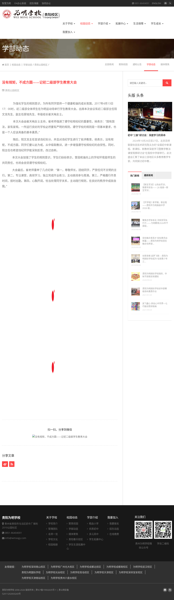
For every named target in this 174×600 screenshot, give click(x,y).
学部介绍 (103, 23)
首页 (6, 64)
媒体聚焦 (165, 64)
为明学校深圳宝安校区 (131, 572)
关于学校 (68, 23)
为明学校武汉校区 (142, 566)
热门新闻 (134, 175)
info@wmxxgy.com (15, 538)
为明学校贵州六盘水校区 (64, 577)
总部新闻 (109, 64)
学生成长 (156, 23)
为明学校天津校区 (104, 572)
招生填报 (34, 3)
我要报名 (114, 523)
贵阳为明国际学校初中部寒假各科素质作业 (154, 290)
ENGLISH (156, 3)
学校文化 (53, 539)
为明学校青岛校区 (79, 572)
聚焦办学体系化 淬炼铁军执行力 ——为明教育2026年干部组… (155, 223)
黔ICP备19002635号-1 (46, 589)
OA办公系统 (20, 3)
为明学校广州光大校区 (62, 566)
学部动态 (27, 64)
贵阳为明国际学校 (31, 572)
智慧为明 (6, 3)
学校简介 (53, 523)
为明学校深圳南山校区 (33, 566)
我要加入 (68, 32)
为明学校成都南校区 (117, 566)
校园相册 (53, 544)
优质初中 (93, 528)
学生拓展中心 (95, 539)
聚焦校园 (123, 64)
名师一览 (53, 534)
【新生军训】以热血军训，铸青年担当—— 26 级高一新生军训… (155, 187)
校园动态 (85, 23)
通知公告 (137, 64)
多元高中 (93, 534)
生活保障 (138, 23)
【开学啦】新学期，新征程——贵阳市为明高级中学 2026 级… (154, 205)
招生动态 (114, 528)
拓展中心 (121, 23)
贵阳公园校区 (41, 64)
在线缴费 (114, 534)
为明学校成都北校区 (90, 566)
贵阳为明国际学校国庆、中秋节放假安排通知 (154, 275)
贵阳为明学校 (8, 589)
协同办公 (46, 3)
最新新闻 (148, 175)
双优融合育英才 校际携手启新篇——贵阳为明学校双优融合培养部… (154, 241)
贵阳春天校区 (75, 539)
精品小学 (93, 523)
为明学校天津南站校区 (33, 577)
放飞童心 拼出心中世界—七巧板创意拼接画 (154, 305)
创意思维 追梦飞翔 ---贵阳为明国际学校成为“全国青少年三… (155, 258)
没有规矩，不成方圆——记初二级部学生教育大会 (39, 82)
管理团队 (53, 528)
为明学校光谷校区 (55, 572)
